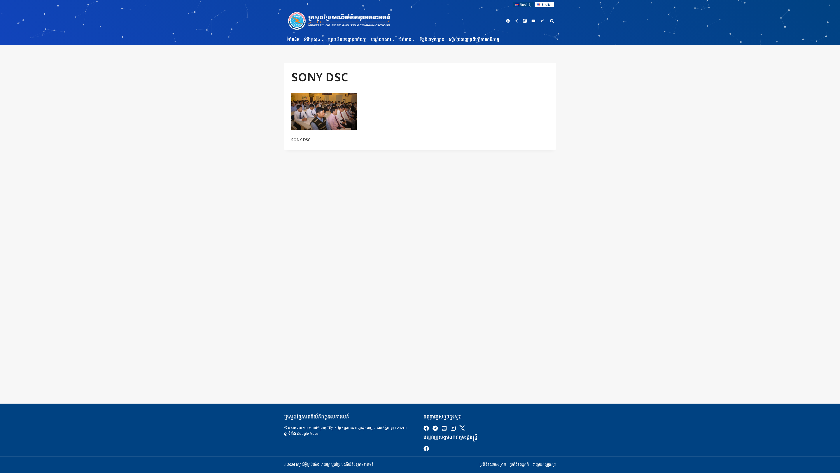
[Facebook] (508, 21)
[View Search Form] (552, 21)
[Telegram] (542, 21)
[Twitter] (516, 21)
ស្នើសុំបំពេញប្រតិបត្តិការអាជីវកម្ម (474, 39)
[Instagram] (525, 21)
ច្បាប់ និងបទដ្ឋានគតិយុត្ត (347, 39)
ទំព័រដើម (292, 39)
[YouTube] (533, 21)
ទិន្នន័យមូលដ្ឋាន (431, 39)
